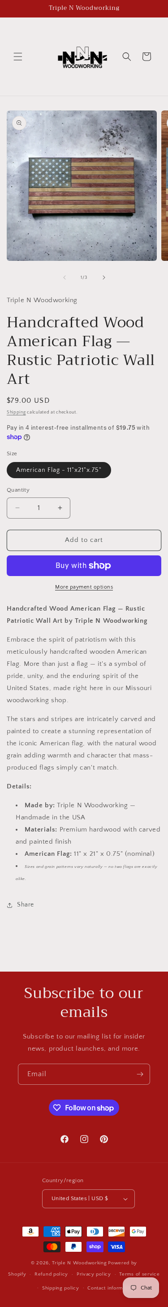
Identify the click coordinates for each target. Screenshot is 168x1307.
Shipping (16, 412)
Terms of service (139, 1274)
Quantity (18, 490)
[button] (18, 56)
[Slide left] (64, 277)
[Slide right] (104, 277)
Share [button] (25, 904)
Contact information (110, 1288)
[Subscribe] (140, 1074)
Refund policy (51, 1274)
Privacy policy (94, 1274)
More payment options (84, 587)
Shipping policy (60, 1288)
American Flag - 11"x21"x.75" (59, 470)
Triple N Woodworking (79, 1263)
